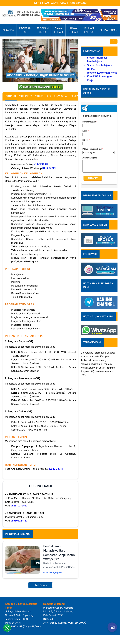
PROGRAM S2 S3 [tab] (43, 96)
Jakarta (111, 352)
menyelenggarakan (91, 363)
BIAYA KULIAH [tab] (61, 96)
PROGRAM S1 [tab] (25, 96)
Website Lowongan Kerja (102, 72)
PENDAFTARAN (108, 30)
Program (107, 363)
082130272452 (19, 505)
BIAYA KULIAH (58, 30)
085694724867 (19, 520)
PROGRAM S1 (25, 30)
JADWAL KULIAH (73, 30)
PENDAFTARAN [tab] (78, 96)
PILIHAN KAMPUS (89, 30)
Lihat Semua (40, 585)
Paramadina (100, 352)
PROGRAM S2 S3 (43, 30)
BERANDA (8, 30)
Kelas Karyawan (89, 367)
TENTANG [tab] (11, 96)
